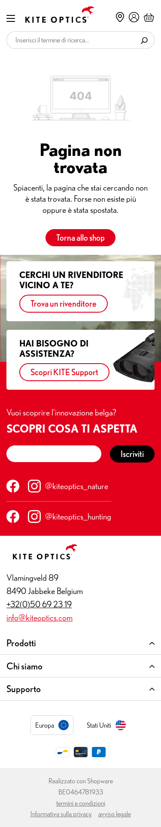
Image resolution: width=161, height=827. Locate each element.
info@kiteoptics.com (39, 617)
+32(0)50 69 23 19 (39, 604)
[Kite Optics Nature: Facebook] (12, 486)
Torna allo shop (80, 237)
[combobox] (70, 40)
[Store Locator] (120, 17)
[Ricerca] (144, 40)
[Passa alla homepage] (53, 14)
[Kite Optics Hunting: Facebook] (12, 516)
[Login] (134, 16)
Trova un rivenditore (63, 303)
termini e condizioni (80, 803)
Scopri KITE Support (64, 372)
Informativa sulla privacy (61, 814)
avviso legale (114, 814)
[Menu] (10, 17)
